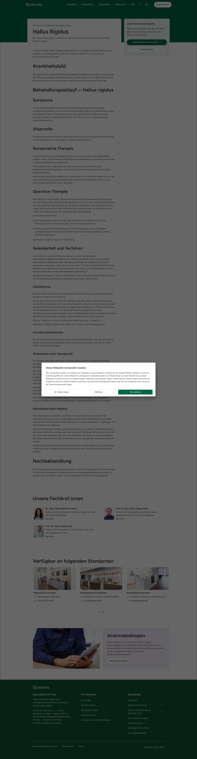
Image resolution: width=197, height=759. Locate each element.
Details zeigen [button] (63, 392)
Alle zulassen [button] (135, 392)
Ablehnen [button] (98, 392)
